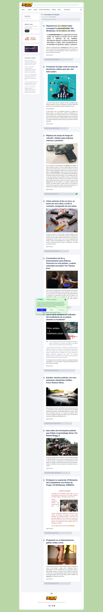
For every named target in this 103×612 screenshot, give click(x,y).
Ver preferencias (61, 309)
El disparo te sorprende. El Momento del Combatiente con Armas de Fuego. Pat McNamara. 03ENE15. (62, 482)
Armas (65, 193)
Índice (59, 9)
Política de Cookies (45, 312)
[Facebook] (49, 605)
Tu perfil (35, 9)
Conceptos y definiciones (64, 370)
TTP (71, 240)
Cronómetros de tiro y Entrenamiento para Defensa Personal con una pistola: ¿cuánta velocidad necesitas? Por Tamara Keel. (61, 263)
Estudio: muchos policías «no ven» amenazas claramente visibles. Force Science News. (61, 380)
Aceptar (41, 309)
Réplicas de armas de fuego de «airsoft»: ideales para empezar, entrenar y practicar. (59, 138)
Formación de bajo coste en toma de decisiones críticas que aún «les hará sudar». (62, 69)
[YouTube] (54, 605)
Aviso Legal (59, 312)
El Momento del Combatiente (65, 59)
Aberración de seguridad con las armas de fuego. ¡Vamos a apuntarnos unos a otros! (31, 63)
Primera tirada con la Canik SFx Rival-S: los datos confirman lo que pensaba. (31, 83)
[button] (65, 299)
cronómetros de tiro (68, 292)
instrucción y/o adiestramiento (57, 460)
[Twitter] (52, 605)
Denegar (51, 309)
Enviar (27, 30)
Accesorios (61, 193)
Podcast (54, 9)
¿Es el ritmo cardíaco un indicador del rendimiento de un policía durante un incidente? (61, 317)
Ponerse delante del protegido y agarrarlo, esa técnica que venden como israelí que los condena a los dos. (31, 77)
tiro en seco (55, 235)
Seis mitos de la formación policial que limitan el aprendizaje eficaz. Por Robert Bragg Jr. (61, 433)
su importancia (67, 235)
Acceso (29, 9)
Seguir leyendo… (50, 54)
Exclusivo (71, 370)
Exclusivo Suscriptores (44, 9)
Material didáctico (63, 128)
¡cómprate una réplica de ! (65, 186)
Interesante (68, 423)
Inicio (23, 9)
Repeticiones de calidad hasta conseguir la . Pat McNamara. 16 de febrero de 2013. (60, 28)
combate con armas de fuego (71, 180)
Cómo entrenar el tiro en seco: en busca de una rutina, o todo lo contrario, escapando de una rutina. (61, 203)
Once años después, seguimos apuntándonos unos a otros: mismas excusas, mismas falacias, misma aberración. (30, 69)
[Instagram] (51, 605)
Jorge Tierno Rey (56, 59)
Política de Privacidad (52, 312)
